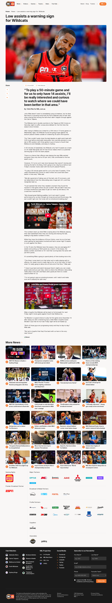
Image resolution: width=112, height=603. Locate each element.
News (13, 11)
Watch (82, 4)
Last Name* (94, 555)
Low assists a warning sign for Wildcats (31, 11)
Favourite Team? (96, 571)
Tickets (92, 4)
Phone (76, 571)
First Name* (77, 555)
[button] (19, 4)
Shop (87, 4)
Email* (76, 563)
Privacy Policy (89, 581)
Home (8, 11)
